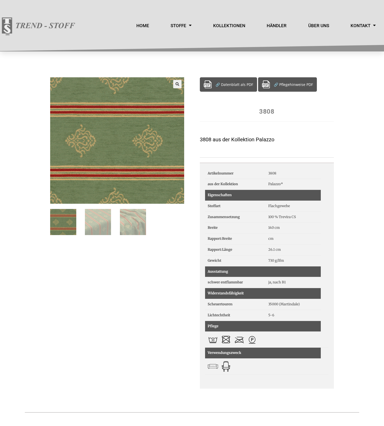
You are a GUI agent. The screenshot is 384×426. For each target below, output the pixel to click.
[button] (177, 84)
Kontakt (360, 25)
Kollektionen (229, 25)
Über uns (318, 25)
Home (142, 25)
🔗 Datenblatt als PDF (234, 84)
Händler (277, 25)
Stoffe (178, 25)
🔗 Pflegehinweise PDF (293, 84)
